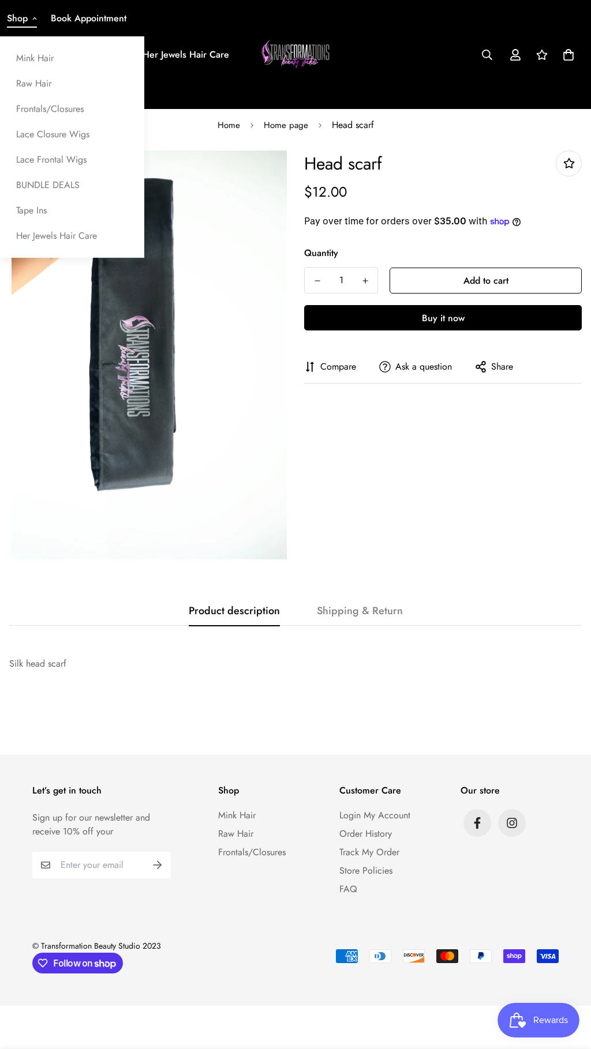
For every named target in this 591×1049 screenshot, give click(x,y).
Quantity (321, 253)
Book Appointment (88, 18)
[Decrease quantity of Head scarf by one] (317, 281)
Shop (17, 18)
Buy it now (443, 318)
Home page (286, 125)
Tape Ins (31, 210)
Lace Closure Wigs (52, 134)
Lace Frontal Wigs (51, 159)
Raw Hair (33, 83)
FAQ (348, 889)
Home (229, 125)
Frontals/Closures (50, 108)
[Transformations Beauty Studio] (296, 54)
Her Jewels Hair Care (56, 235)
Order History (365, 833)
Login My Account (374, 815)
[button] (566, 55)
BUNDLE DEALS (48, 184)
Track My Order (369, 852)
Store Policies (365, 870)
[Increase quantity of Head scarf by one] (365, 281)
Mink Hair (35, 58)
